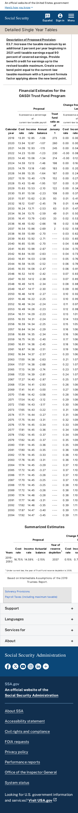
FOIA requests (17, 742)
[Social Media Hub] (46, 667)
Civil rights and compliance (27, 731)
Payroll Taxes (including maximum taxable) (31, 596)
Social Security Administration (31, 695)
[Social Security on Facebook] (8, 667)
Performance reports (22, 762)
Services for (15, 630)
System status (17, 782)
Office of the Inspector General (31, 772)
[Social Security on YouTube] (23, 667)
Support (12, 608)
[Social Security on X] (15, 667)
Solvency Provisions (17, 591)
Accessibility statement (25, 721)
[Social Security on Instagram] (31, 667)
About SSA (14, 711)
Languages (14, 619)
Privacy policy (16, 752)
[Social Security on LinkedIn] (38, 667)
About (10, 641)
